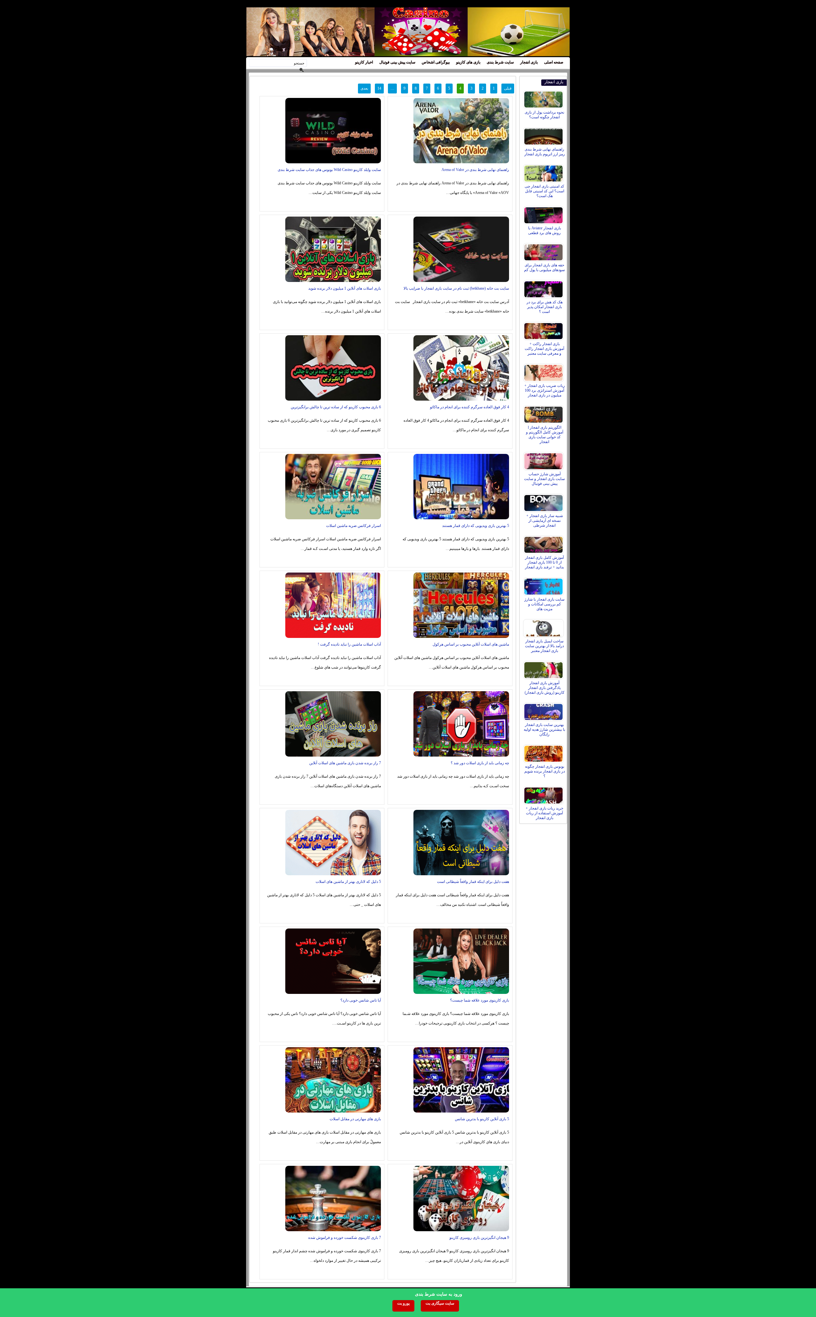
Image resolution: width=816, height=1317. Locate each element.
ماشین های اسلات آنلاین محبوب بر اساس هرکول (471, 644)
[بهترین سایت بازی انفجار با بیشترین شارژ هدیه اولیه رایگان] (544, 710)
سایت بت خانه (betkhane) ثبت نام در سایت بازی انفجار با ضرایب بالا (456, 288)
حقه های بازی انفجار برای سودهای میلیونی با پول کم (544, 267)
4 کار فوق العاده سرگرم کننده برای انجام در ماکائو (469, 407)
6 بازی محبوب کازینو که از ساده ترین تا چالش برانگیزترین (336, 407)
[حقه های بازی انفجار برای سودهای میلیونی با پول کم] (544, 251)
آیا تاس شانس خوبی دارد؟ (360, 1000)
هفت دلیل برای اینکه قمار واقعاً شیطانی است (473, 881)
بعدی (364, 88)
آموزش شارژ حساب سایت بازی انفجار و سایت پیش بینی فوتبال (544, 479)
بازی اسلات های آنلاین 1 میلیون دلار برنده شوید (344, 288)
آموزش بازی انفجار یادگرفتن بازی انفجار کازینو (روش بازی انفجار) (545, 688)
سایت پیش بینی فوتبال (397, 62)
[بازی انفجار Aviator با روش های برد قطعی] (544, 214)
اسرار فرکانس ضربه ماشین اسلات (353, 525)
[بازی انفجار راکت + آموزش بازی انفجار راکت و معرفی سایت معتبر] (544, 329)
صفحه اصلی (553, 62)
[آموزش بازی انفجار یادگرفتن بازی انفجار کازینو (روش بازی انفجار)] (544, 668)
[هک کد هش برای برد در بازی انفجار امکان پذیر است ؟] (544, 288)
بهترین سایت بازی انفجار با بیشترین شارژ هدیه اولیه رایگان (544, 729)
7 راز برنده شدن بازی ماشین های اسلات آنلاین (345, 763)
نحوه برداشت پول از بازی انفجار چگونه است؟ (544, 114)
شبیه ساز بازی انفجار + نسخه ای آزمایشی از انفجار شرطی (544, 521)
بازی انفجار (529, 62)
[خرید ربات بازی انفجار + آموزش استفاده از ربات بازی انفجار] (544, 794)
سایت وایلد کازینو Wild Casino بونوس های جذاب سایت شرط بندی (329, 169)
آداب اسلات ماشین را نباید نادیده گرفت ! (349, 644)
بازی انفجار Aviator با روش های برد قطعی (544, 230)
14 (379, 88)
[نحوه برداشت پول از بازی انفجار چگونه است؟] (544, 98)
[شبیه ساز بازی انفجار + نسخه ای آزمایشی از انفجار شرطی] (544, 501)
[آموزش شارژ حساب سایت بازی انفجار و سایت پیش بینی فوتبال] (544, 459)
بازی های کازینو (468, 62)
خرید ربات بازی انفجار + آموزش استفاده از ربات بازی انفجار (544, 813)
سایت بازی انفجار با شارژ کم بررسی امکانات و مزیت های (544, 604)
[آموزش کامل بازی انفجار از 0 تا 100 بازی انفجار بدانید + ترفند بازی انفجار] (544, 543)
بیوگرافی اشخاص (436, 62)
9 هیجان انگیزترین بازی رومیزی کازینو (479, 1237)
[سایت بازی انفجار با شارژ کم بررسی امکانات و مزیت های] (544, 585)
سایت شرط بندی (500, 62)
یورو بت (403, 1303)
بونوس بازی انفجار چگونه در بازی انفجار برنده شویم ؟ (544, 771)
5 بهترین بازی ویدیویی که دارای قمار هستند (475, 525)
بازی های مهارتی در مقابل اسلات (355, 1119)
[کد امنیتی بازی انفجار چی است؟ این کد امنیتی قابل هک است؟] (544, 172)
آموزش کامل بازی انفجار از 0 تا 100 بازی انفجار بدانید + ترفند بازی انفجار (544, 562)
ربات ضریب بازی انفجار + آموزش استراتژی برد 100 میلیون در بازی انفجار (544, 390)
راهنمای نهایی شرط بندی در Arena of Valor (475, 169)
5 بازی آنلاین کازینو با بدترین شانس (482, 1119)
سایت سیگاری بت (440, 1303)
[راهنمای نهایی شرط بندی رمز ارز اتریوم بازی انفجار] (544, 135)
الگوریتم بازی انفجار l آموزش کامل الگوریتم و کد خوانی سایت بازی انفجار (544, 434)
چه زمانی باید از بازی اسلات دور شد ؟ (480, 763)
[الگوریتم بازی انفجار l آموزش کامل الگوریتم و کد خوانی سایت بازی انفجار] (544, 413)
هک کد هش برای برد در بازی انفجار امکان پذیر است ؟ (545, 307)
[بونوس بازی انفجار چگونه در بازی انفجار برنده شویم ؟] (544, 752)
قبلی (508, 88)
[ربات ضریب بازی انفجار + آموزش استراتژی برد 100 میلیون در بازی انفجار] (544, 371)
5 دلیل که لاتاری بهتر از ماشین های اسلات (348, 881)
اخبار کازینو (364, 62)
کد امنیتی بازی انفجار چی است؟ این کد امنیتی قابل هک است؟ (544, 191)
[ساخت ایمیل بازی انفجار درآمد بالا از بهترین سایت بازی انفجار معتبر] (544, 627)
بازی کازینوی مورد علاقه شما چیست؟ (479, 1000)
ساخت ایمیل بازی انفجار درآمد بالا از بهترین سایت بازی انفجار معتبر (544, 646)
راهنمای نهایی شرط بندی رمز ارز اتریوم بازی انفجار (544, 151)
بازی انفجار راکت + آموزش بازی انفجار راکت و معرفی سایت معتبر (544, 349)
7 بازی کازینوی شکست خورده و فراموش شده (344, 1237)
